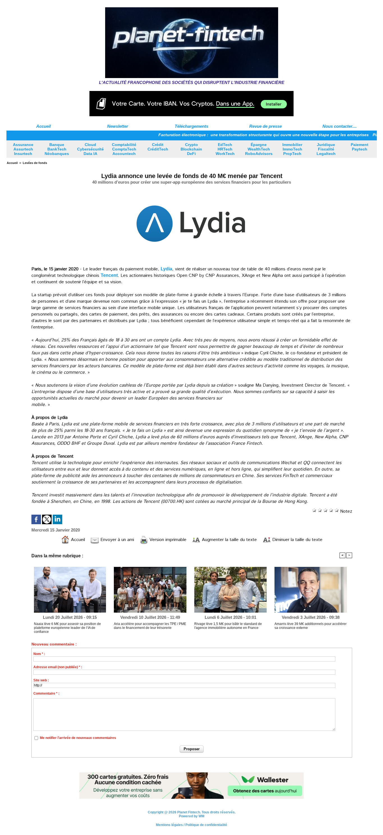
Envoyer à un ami (116, 540)
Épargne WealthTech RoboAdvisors (259, 149)
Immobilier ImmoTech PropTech (292, 149)
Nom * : (39, 654)
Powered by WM (191, 816)
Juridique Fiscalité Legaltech (326, 149)
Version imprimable (167, 540)
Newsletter (117, 126)
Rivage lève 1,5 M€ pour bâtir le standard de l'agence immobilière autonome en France (228, 626)
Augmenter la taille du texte (228, 540)
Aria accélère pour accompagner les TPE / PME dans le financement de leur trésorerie (150, 626)
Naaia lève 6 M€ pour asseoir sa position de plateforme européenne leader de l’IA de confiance (67, 628)
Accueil (43, 126)
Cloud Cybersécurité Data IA (90, 149)
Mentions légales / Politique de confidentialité (191, 825)
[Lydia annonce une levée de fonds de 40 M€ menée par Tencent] (191, 189)
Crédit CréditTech (157, 146)
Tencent (109, 275)
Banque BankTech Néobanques (57, 149)
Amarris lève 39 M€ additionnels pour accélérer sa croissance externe (310, 626)
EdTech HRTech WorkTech (225, 149)
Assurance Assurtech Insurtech (23, 149)
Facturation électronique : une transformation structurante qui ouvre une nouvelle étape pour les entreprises (242, 135)
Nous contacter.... (339, 126)
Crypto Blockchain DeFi (191, 149)
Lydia (166, 268)
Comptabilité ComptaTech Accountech (124, 149)
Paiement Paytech (359, 146)
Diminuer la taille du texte (296, 540)
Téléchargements (191, 126)
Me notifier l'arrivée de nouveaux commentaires (78, 738)
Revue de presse (265, 126)
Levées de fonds (35, 163)
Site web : (41, 680)
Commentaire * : (46, 693)
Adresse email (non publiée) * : (57, 667)
